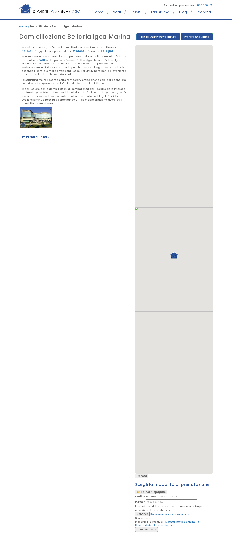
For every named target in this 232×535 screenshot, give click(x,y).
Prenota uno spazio (196, 37)
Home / (24, 26)
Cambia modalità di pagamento (169, 514)
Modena (79, 51)
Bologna (107, 51)
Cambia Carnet (146, 529)
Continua (142, 514)
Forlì (41, 60)
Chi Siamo (160, 12)
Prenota (204, 12)
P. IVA (140, 501)
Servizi (135, 12)
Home (98, 12)
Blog (183, 12)
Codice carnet (146, 496)
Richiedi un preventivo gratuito (158, 37)
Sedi (117, 12)
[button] (174, 255)
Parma (27, 51)
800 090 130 (205, 5)
